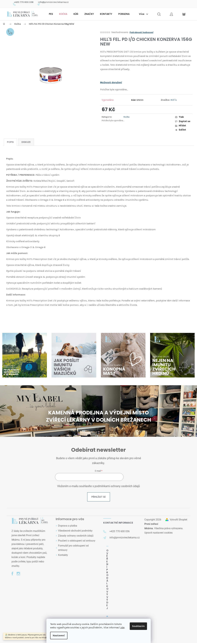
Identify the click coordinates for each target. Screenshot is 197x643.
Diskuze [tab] (26, 142)
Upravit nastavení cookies (158, 532)
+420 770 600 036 (23, 2)
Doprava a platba (67, 525)
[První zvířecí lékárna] (30, 521)
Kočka (126, 117)
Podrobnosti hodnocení (141, 32)
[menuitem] (51, 14)
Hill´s (174, 99)
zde (122, 627)
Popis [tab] (10, 142)
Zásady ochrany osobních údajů (75, 535)
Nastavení (59, 635)
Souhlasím (138, 626)
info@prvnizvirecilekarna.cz (53, 2)
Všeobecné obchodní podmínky (75, 530)
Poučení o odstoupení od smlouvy (76, 540)
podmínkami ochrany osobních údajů (117, 486)
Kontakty (63, 555)
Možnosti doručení (111, 82)
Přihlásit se (98, 496)
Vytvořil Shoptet (178, 519)
